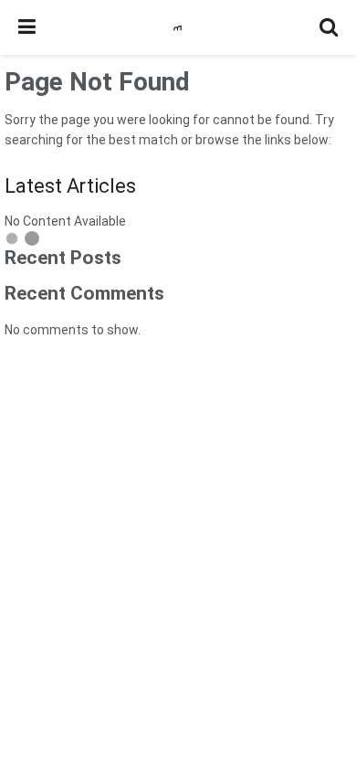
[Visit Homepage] (177, 28)
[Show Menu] (27, 27)
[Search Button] (328, 27)
